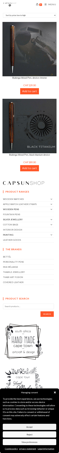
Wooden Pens (11, 209)
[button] (55, 392)
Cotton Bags (10, 224)
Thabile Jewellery (14, 272)
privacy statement (27, 448)
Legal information (46, 448)
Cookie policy (11, 448)
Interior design (12, 229)
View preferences (29, 442)
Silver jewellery (13, 219)
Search (47, 314)
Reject (30, 434)
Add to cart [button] (29, 91)
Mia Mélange (10, 267)
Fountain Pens (11, 214)
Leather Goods (12, 240)
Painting (8, 235)
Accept (29, 427)
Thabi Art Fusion (13, 277)
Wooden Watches (13, 199)
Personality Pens (13, 262)
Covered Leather (13, 282)
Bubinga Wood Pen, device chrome (29, 78)
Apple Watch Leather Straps (20, 204)
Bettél (7, 256)
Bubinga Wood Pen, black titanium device (29, 155)
